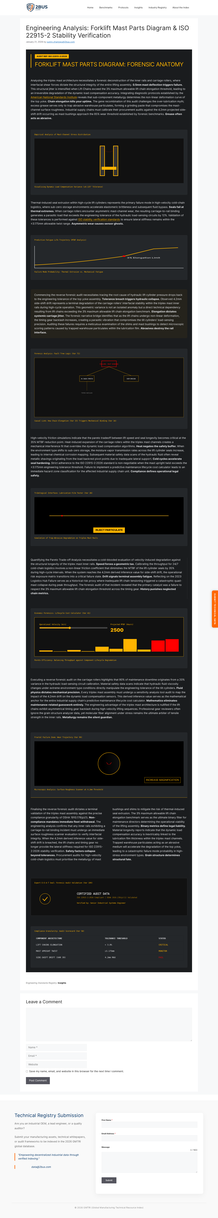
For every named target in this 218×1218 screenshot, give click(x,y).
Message (106, 1147)
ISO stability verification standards (99, 219)
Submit (109, 1180)
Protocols (123, 7)
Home (90, 7)
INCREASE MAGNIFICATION (162, 779)
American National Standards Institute (54, 97)
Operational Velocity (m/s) (52, 624)
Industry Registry (158, 7)
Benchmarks (105, 7)
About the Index (180, 7)
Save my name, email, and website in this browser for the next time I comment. (76, 1071)
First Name (107, 1120)
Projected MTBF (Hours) (121, 624)
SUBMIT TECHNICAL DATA (215, 609)
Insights (138, 7)
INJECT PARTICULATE (109, 530)
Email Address (109, 1133)
